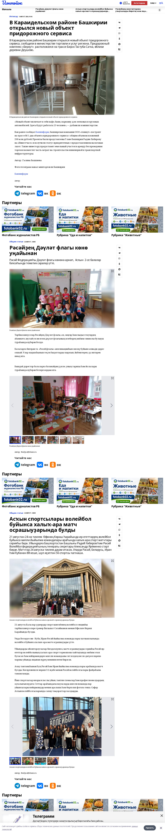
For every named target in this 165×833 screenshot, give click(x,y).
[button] (111, 405)
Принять (150, 828)
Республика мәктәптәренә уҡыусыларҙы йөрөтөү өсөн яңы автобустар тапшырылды (131, 10)
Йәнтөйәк (12, 3)
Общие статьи (16, 242)
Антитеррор (139, 3)
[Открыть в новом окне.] (25, 193)
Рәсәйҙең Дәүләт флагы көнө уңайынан (49, 10)
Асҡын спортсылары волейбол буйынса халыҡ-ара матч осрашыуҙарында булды (94, 10)
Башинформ (42, 131)
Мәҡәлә (6, 9)
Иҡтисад (13, 16)
